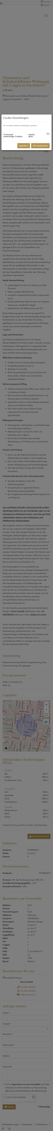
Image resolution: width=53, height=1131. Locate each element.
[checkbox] (48, 134)
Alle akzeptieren (40, 145)
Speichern (23, 145)
